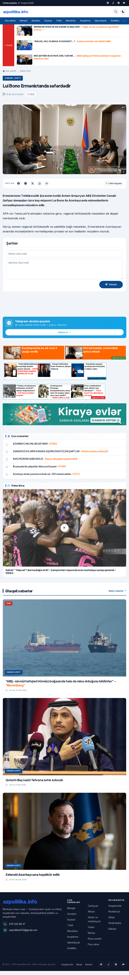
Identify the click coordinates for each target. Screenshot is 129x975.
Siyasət (48, 20)
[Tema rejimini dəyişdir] (123, 11)
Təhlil (58, 20)
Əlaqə (111, 917)
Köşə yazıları (95, 938)
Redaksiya (114, 911)
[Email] (47, 183)
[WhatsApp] (40, 183)
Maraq (91, 932)
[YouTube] (124, 3)
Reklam (112, 928)
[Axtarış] (116, 11)
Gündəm (36, 20)
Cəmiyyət (93, 905)
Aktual (91, 911)
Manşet (23, 20)
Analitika (115, 20)
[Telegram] (118, 3)
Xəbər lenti (25, 71)
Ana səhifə (10, 20)
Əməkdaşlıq (114, 922)
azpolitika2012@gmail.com (23, 930)
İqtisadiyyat (100, 20)
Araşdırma (85, 20)
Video (91, 927)
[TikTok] (108, 965)
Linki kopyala (115, 183)
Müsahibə (71, 20)
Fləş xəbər (93, 944)
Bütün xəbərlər (116, 591)
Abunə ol (63, 332)
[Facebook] (107, 3)
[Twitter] (113, 3)
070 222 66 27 (17, 924)
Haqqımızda (114, 905)
